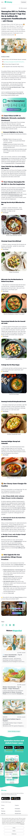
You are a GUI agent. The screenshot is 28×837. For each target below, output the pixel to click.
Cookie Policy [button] (18, 822)
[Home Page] (8, 2)
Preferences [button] (22, 823)
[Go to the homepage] (3, 790)
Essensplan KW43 (9, 163)
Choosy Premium (19, 597)
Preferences (14, 833)
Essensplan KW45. (20, 163)
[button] (2, 2)
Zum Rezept (5, 212)
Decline (14, 830)
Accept (14, 827)
